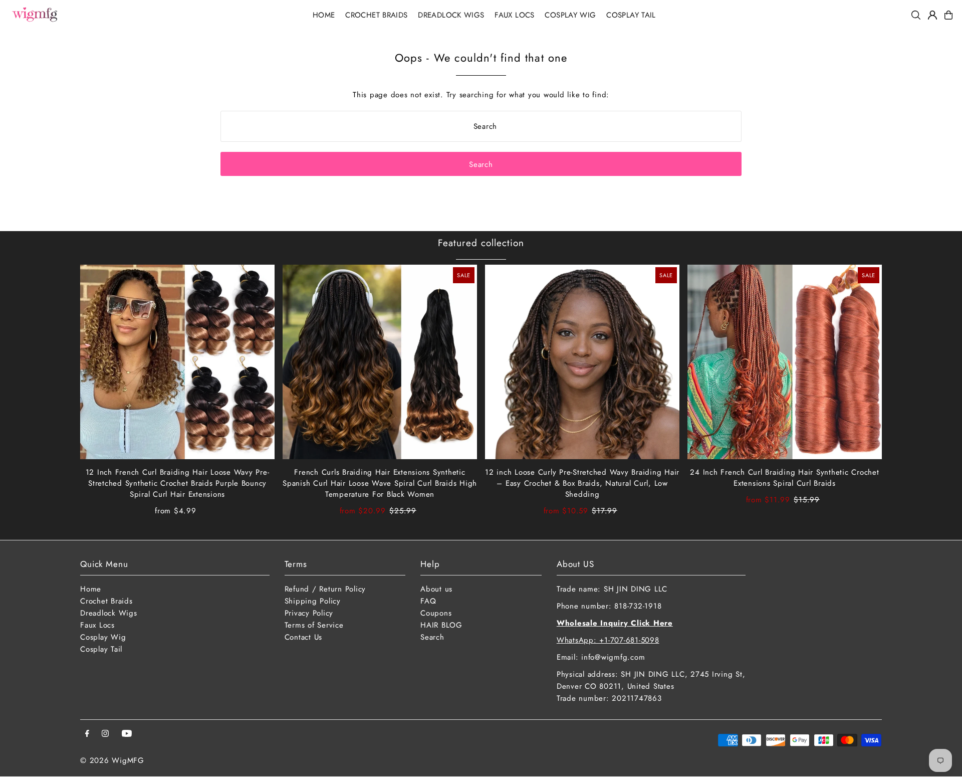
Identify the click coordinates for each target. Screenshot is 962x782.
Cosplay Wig (103, 637)
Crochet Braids (106, 601)
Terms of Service (314, 625)
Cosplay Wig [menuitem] (570, 15)
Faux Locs (97, 625)
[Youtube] (127, 734)
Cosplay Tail (101, 649)
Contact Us (304, 637)
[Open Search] (915, 15)
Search (432, 637)
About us (436, 589)
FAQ (428, 601)
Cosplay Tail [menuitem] (631, 15)
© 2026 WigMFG (112, 760)
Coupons (435, 613)
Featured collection (481, 243)
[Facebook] (87, 734)
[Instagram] (105, 734)
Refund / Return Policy (325, 589)
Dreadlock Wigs (108, 613)
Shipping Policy (313, 601)
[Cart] (948, 15)
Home (90, 589)
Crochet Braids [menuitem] (376, 15)
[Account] (932, 15)
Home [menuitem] (324, 15)
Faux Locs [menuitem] (514, 15)
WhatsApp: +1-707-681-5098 (608, 640)
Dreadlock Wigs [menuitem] (451, 15)
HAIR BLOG (441, 625)
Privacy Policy (309, 613)
